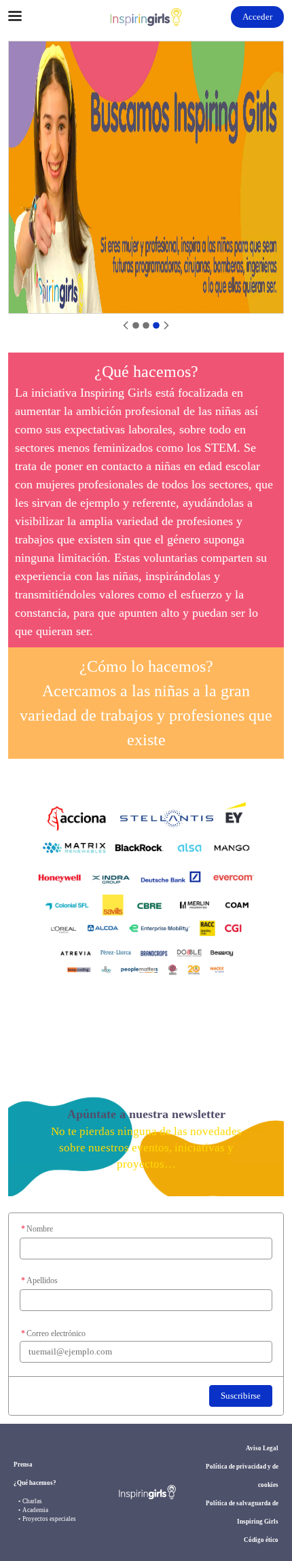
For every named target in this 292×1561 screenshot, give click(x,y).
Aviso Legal (262, 1448)
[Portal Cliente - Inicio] (146, 17)
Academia (35, 1510)
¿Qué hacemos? (35, 1482)
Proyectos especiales (49, 1518)
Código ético (261, 1540)
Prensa (23, 1464)
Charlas (32, 1501)
